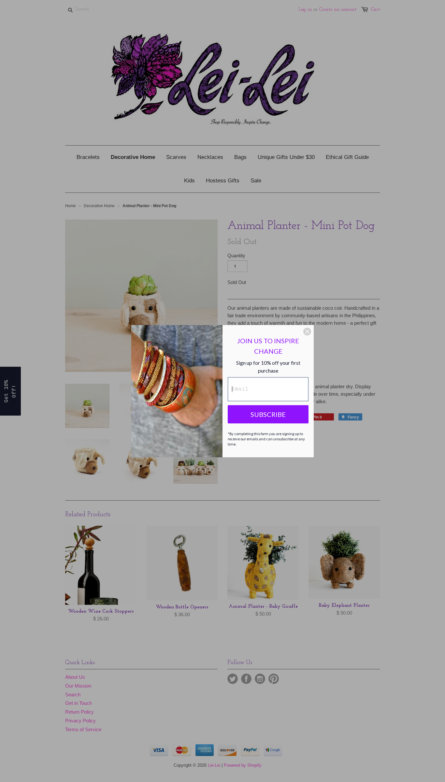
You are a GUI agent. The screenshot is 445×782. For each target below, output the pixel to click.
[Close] (307, 331)
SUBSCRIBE (268, 414)
